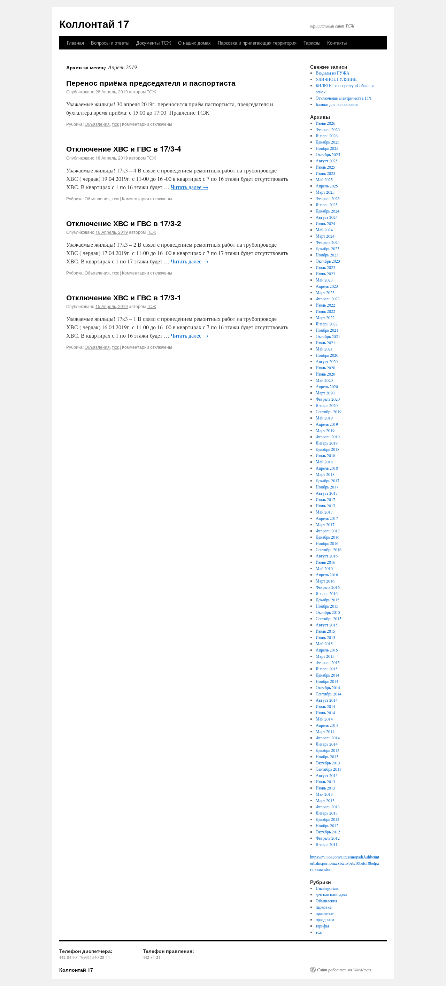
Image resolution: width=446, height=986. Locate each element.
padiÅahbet (365, 857)
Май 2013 (324, 794)
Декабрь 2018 (327, 449)
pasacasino (322, 869)
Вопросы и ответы (110, 42)
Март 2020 (325, 392)
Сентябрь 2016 (328, 549)
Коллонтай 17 (94, 23)
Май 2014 (324, 719)
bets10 (353, 863)
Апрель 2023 (327, 286)
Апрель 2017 (327, 518)
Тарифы (311, 42)
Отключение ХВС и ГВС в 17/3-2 (123, 223)
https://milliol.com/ (325, 857)
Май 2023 (324, 280)
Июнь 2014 (325, 712)
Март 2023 (325, 292)
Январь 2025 (327, 204)
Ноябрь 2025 (327, 148)
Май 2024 (324, 229)
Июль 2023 (325, 267)
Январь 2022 (327, 323)
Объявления (97, 124)
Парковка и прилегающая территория (257, 42)
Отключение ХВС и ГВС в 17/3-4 (123, 148)
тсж (115, 124)
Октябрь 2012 (328, 831)
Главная (75, 42)
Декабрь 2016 (327, 537)
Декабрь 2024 (327, 211)
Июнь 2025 (325, 173)
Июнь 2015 (325, 637)
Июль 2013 (325, 781)
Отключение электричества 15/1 (344, 98)
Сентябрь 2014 (328, 693)
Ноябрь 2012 (327, 825)
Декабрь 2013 (327, 750)
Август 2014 (327, 700)
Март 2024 (325, 236)
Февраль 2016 (328, 587)
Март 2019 (325, 430)
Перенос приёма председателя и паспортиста (151, 82)
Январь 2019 (327, 443)
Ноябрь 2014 (327, 681)
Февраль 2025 (328, 198)
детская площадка (331, 894)
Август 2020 (327, 361)
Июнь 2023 (325, 273)
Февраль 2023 (328, 298)
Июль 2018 (325, 455)
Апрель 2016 (327, 574)
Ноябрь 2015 (327, 606)
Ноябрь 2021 (327, 330)
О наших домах (194, 42)
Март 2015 (325, 656)
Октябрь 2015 (328, 612)
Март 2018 (325, 474)
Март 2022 (325, 317)
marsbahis (340, 863)
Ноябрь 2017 (327, 487)
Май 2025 (324, 179)
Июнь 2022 (325, 311)
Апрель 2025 (327, 185)
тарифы (322, 926)
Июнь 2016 (325, 562)
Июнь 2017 (325, 505)
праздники (325, 919)
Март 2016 (325, 581)
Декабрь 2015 (327, 599)
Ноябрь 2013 (327, 756)
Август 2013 (327, 775)
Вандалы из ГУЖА (332, 73)
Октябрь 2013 (328, 762)
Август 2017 (327, 493)
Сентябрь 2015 (328, 618)
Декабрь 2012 (327, 819)
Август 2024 (327, 217)
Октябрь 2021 (328, 336)
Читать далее (189, 187)
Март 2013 (325, 800)
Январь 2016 (327, 593)
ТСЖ (151, 91)
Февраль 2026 (328, 129)
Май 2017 (324, 512)
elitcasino (348, 857)
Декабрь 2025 (327, 142)
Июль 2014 (325, 706)
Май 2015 (324, 643)
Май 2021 (324, 349)
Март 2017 (325, 524)
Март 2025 (325, 192)
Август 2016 (327, 556)
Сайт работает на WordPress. (344, 969)
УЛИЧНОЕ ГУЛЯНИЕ (336, 79)
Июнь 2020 (325, 374)
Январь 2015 (327, 668)
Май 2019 (324, 418)
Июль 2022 (325, 305)
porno (327, 863)
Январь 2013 (327, 813)
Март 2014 (325, 731)
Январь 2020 (327, 405)
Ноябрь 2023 (327, 254)
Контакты (337, 42)
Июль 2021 (325, 342)
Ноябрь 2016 (327, 543)
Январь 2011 (327, 844)
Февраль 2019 (328, 436)
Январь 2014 (327, 744)
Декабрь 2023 (327, 248)
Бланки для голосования (337, 104)
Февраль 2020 (328, 399)
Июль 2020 (325, 367)
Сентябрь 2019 (328, 411)
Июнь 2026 (325, 123)
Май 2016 (324, 568)
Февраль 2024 (328, 242)
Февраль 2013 (328, 806)
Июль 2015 (325, 631)
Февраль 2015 (328, 662)
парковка (323, 907)
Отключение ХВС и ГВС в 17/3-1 (123, 297)
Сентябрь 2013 (328, 769)
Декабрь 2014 (327, 675)
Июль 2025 (325, 167)
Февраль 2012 (328, 838)
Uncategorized (327, 888)
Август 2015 (327, 624)
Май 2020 (324, 380)
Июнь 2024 (325, 223)
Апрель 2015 (327, 650)
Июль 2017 (325, 499)
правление (324, 913)
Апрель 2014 (327, 725)
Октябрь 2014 (328, 687)
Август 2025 (327, 160)
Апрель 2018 (327, 468)
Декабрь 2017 (327, 480)
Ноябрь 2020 (327, 355)
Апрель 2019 (327, 424)
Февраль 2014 (328, 737)
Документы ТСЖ (153, 42)
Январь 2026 (327, 135)
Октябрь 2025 (328, 154)
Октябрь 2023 (328, 261)
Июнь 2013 (325, 788)
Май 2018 (324, 461)
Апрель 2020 (327, 386)
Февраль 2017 (328, 530)
